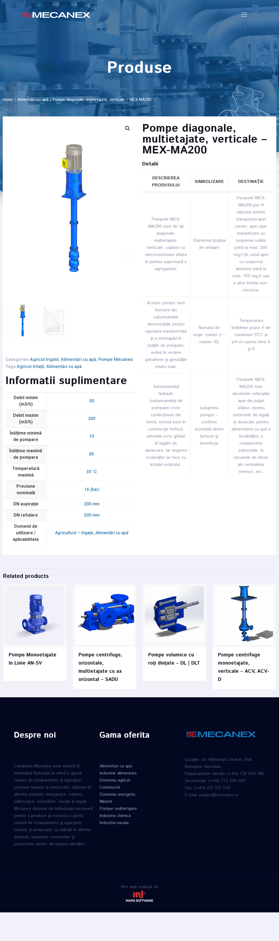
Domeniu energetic (117, 794)
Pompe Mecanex (115, 359)
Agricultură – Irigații (74, 532)
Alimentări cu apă (32, 99)
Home (8, 99)
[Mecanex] (55, 15)
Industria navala (114, 823)
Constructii (109, 787)
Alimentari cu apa (115, 766)
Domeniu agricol (114, 780)
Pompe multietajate (118, 809)
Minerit (105, 801)
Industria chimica (115, 816)
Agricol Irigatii (44, 359)
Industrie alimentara (118, 773)
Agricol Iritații (30, 366)
